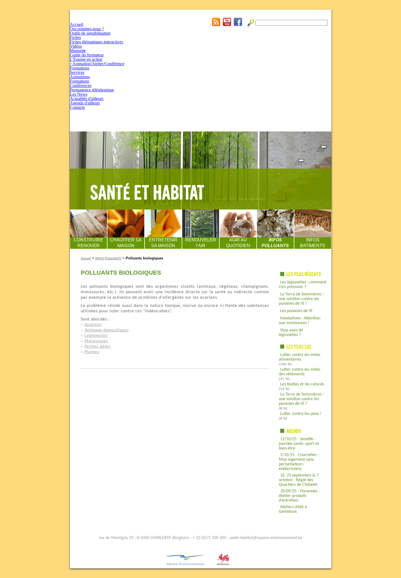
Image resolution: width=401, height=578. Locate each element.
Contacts (77, 107)
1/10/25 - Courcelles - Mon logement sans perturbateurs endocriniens (299, 462)
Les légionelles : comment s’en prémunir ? (302, 284)
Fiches (75, 37)
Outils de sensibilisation (90, 33)
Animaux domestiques (107, 330)
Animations (80, 76)
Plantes (92, 352)
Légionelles (96, 336)
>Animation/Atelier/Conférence (97, 63)
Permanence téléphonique (92, 90)
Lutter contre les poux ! (300, 414)
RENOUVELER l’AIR (200, 243)
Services (77, 72)
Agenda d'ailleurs (85, 103)
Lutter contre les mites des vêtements (299, 371)
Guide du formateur (87, 55)
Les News (78, 94)
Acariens (93, 325)
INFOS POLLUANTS (275, 243)
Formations (79, 68)
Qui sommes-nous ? (87, 28)
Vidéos (76, 46)
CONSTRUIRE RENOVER (88, 243)
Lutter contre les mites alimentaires (299, 357)
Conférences (80, 85)
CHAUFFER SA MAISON (126, 243)
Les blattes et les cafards (302, 384)
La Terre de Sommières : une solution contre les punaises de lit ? (301, 299)
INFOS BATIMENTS (312, 243)
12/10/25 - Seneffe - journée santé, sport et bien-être (299, 444)
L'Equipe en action (86, 59)
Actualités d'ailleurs (86, 98)
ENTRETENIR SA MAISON (163, 243)
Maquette (78, 50)
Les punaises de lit (296, 311)
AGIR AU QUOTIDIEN (238, 243)
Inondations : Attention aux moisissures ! (299, 320)
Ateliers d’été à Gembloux (293, 509)
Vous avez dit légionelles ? (291, 332)
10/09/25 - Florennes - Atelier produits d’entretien (299, 496)
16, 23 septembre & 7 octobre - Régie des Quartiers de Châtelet (299, 480)
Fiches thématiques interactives (96, 42)
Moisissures (96, 341)
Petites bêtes (98, 347)
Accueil (76, 24)
